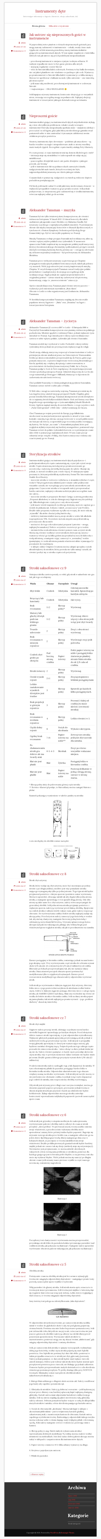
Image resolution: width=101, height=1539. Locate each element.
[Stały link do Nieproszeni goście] (23, 118)
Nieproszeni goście (43, 116)
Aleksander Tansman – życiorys (52, 321)
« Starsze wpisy (37, 1474)
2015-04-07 (21, 580)
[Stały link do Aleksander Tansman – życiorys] (23, 324)
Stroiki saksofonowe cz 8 (47, 874)
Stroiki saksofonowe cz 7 (47, 1018)
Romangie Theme (67, 1533)
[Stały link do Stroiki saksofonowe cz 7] (23, 1020)
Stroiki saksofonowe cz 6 (47, 1115)
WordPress (54, 1533)
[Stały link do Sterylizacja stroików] (23, 457)
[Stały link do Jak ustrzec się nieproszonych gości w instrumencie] (23, 37)
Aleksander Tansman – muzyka (52, 210)
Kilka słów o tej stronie (59, 26)
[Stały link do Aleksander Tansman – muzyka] (23, 213)
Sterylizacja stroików (45, 454)
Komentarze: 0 (19, 51)
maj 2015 (71, 1500)
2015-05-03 (21, 466)
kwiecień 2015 (74, 1504)
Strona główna (38, 26)
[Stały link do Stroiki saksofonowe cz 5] (23, 1267)
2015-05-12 (21, 222)
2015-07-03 (21, 47)
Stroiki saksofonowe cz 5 (47, 1264)
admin (23, 43)
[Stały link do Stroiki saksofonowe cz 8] (23, 876)
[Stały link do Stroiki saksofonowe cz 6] (23, 1117)
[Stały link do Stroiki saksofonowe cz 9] (23, 571)
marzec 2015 (73, 1508)
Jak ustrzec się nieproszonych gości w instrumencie (57, 36)
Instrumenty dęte (50, 11)
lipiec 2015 (72, 1496)
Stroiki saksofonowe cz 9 (47, 568)
